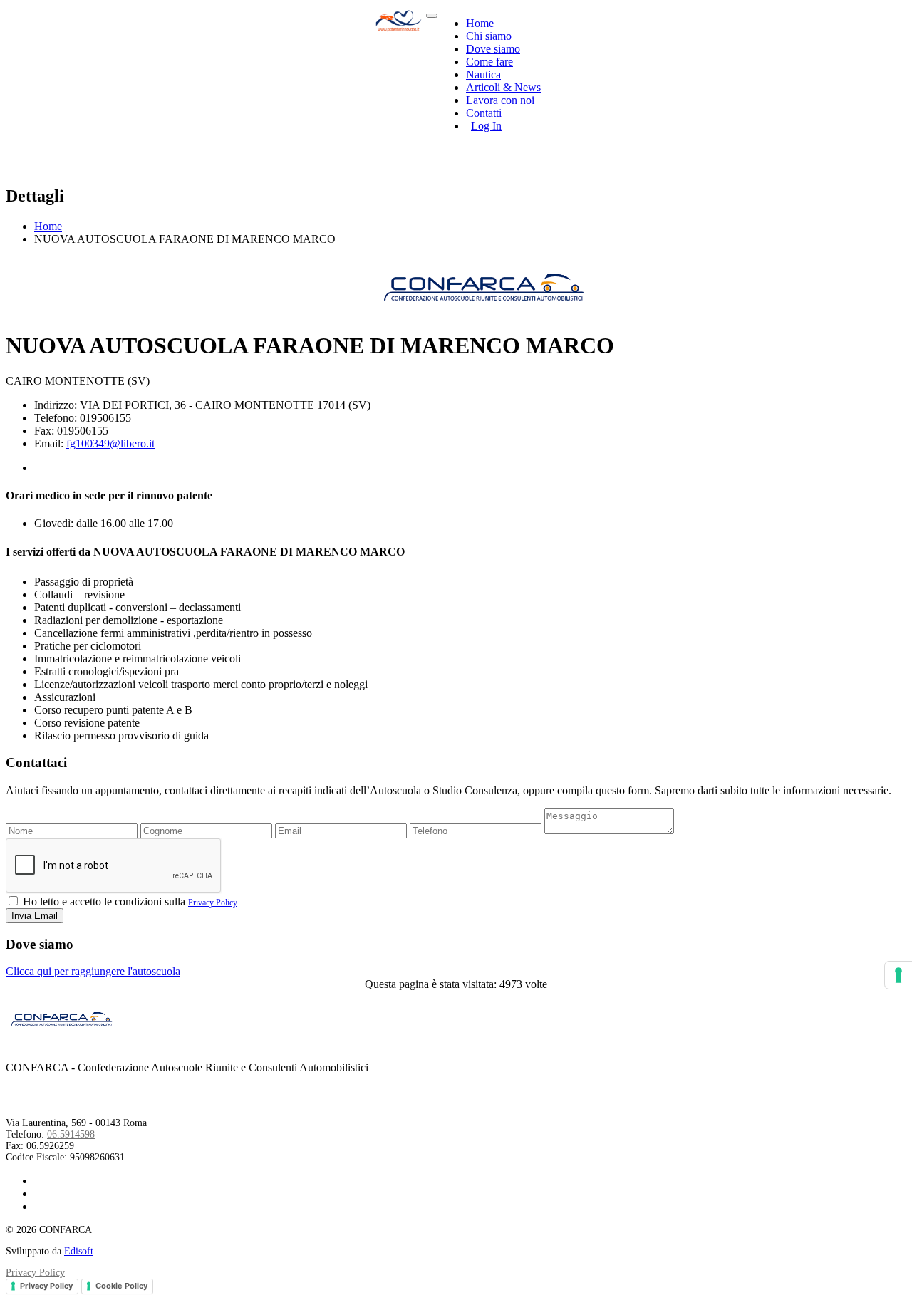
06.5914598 (71, 1134)
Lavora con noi (500, 100)
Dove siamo (493, 49)
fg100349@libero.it (110, 443)
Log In (486, 126)
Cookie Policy (121, 1286)
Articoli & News (503, 87)
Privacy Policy (212, 903)
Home (480, 23)
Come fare (489, 62)
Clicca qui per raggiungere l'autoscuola (93, 971)
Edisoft (78, 1251)
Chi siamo (489, 36)
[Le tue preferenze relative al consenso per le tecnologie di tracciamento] (898, 975)
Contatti (484, 113)
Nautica (483, 74)
